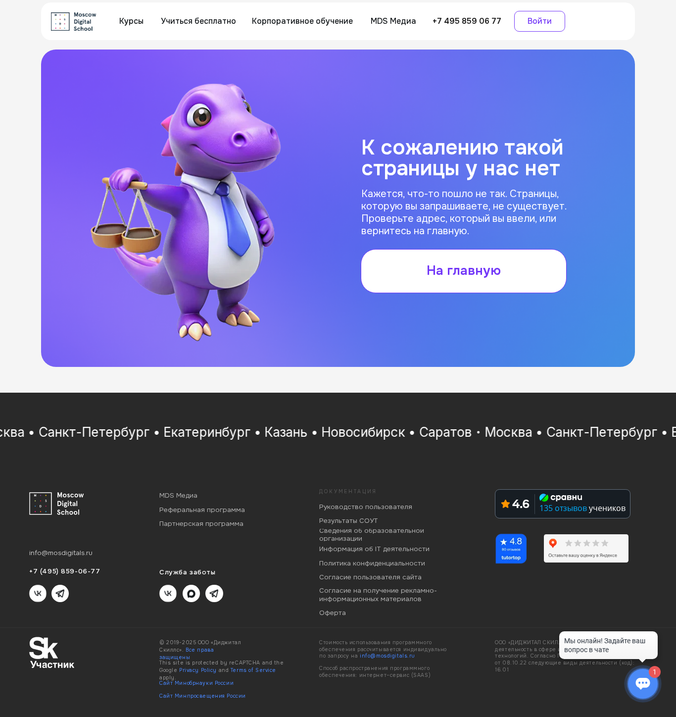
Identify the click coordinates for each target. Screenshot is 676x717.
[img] (73, 21)
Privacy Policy (198, 670)
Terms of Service (253, 670)
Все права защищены (186, 654)
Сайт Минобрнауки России (196, 683)
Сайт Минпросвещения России (202, 696)
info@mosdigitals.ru (387, 656)
